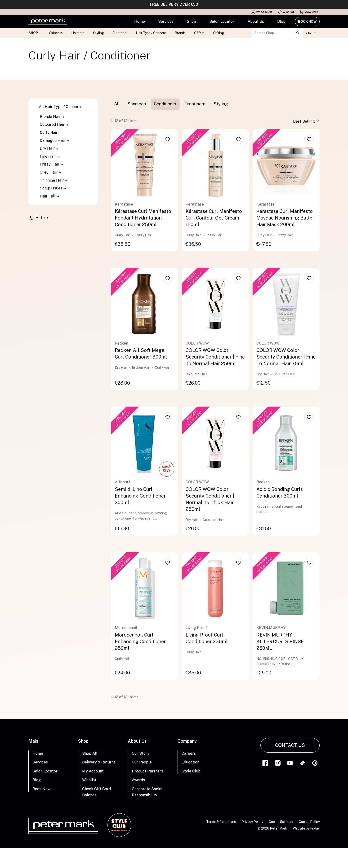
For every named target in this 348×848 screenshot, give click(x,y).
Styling (98, 33)
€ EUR (309, 32)
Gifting (218, 33)
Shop (191, 21)
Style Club (191, 771)
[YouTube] (290, 762)
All (117, 103)
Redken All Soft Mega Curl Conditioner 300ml (141, 353)
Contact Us (290, 745)
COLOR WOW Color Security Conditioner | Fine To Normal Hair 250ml (215, 356)
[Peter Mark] (47, 21)
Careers (189, 753)
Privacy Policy (252, 822)
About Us (256, 21)
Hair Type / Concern (151, 33)
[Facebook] (265, 762)
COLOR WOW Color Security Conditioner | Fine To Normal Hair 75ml (286, 356)
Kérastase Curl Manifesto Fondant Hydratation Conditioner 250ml (143, 217)
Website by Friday (306, 828)
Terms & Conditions (221, 822)
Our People (142, 762)
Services (166, 21)
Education (190, 762)
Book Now (307, 21)
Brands (180, 33)
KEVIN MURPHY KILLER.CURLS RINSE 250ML (280, 641)
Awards (138, 780)
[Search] (298, 33)
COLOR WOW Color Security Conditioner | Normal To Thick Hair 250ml (210, 499)
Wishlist (288, 11)
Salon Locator (221, 21)
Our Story (140, 753)
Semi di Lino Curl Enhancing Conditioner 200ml (140, 495)
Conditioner (165, 103)
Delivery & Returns (99, 762)
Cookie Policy (309, 822)
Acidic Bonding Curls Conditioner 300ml (279, 492)
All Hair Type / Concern (60, 106)
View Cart (311, 11)
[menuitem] (139, 21)
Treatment (195, 103)
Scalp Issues (51, 188)
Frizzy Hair (50, 164)
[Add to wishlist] (167, 139)
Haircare (78, 33)
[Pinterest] (315, 762)
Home (139, 21)
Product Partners (147, 771)
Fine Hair (48, 156)
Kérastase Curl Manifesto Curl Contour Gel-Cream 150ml (214, 217)
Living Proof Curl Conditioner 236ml (207, 638)
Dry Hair (48, 148)
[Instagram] (278, 762)
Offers (199, 33)
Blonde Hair (51, 116)
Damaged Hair (53, 140)
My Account (264, 11)
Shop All (89, 753)
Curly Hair (49, 132)
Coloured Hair (53, 124)
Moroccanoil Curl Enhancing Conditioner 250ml (140, 641)
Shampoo (137, 103)
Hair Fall (48, 196)
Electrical (119, 33)
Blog (281, 21)
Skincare (56, 33)
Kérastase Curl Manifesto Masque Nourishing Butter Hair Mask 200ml (285, 217)
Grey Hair (49, 172)
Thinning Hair (52, 180)
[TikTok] (302, 762)
